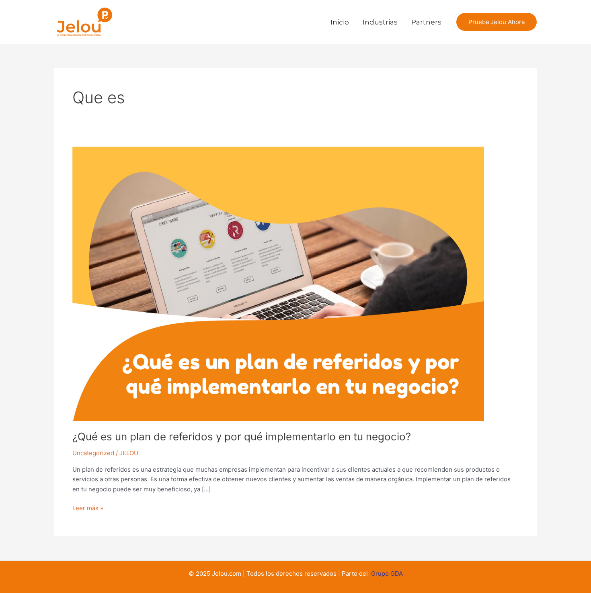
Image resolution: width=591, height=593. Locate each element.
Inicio (339, 22)
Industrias (380, 22)
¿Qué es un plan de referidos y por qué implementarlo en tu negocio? (241, 436)
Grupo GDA (387, 573)
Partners (426, 22)
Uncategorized (93, 453)
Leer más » (87, 507)
